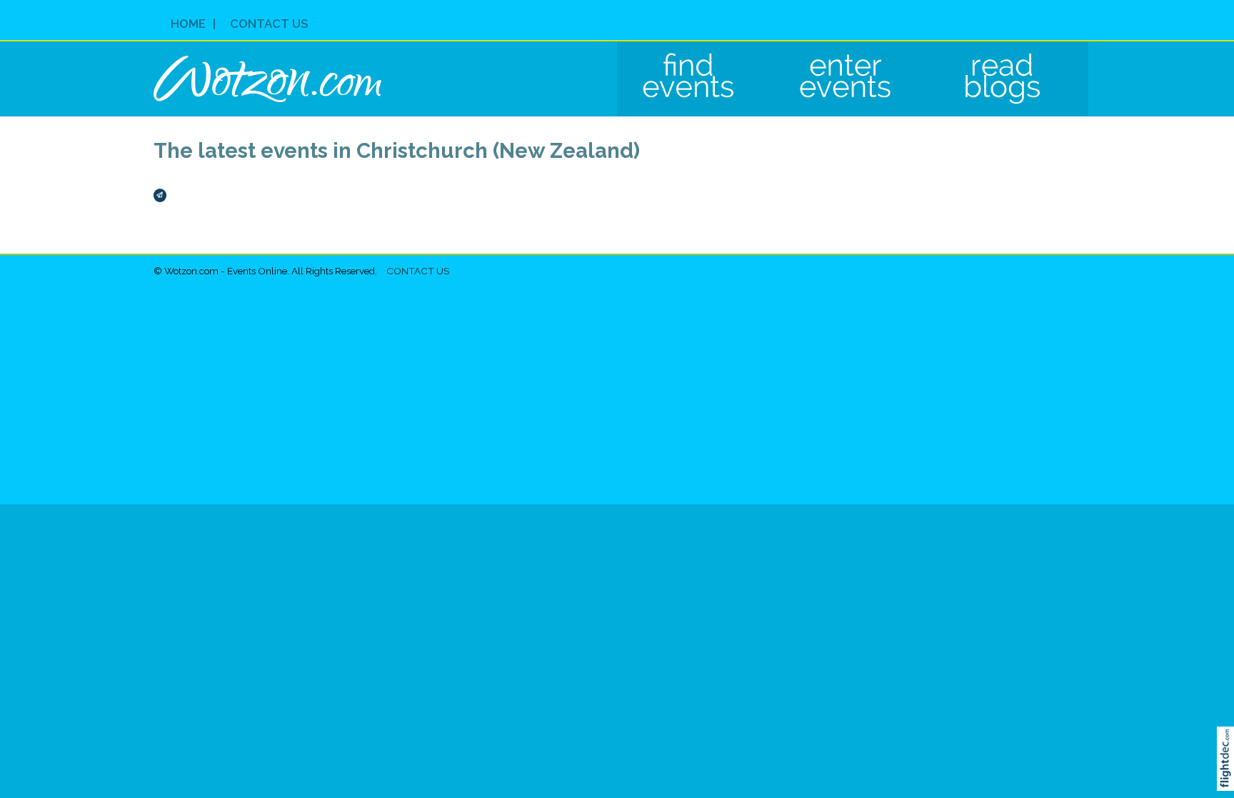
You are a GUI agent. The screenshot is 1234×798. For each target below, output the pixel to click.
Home (188, 23)
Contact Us (269, 23)
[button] (1228, 777)
